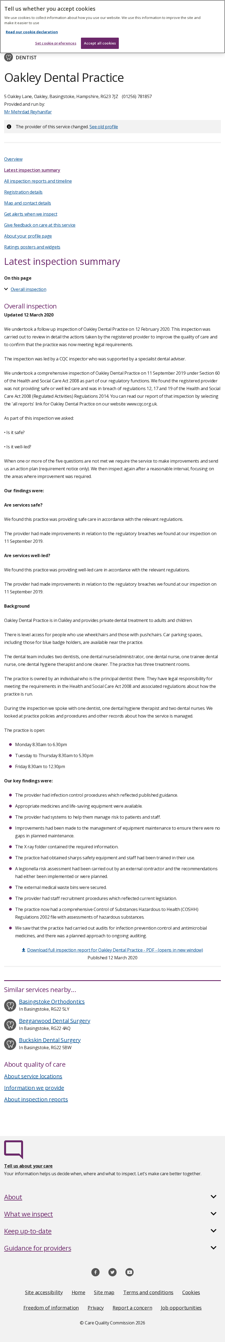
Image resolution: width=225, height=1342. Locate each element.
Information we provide (34, 1087)
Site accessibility (44, 1292)
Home (78, 1292)
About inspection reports (36, 1099)
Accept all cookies (100, 43)
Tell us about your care (28, 1166)
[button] (112, 1197)
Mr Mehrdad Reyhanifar (28, 112)
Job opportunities (181, 1307)
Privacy (96, 1307)
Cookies (191, 1292)
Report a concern (132, 1307)
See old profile (103, 127)
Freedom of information (51, 1307)
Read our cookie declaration (32, 31)
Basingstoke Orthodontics (52, 1001)
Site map (104, 1292)
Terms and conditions (148, 1292)
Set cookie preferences (55, 43)
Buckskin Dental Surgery (50, 1040)
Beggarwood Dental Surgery (54, 1020)
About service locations (33, 1076)
